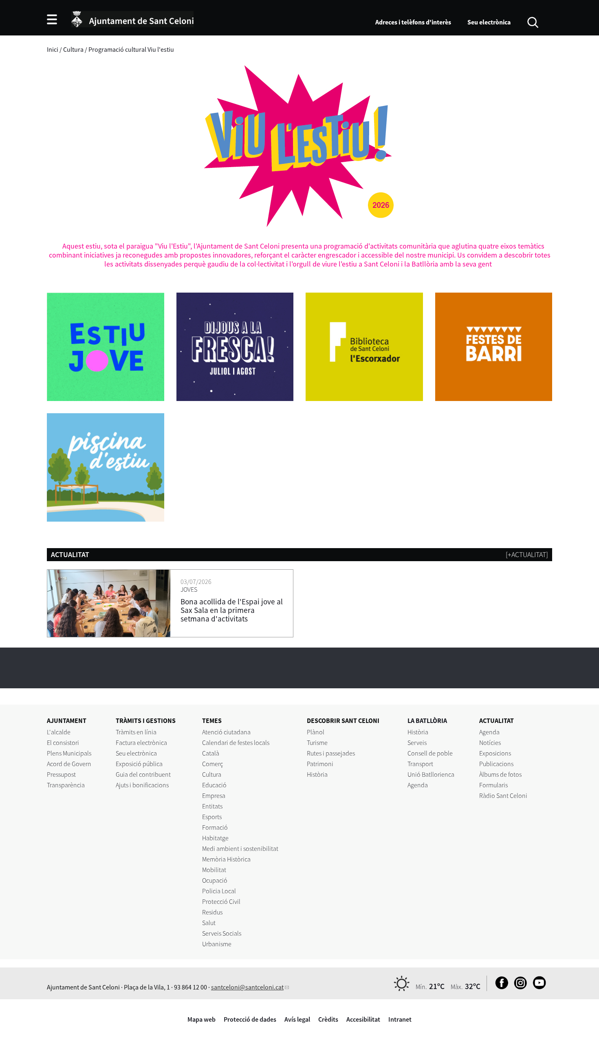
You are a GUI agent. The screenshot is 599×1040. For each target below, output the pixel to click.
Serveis (417, 742)
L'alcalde (58, 732)
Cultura (211, 774)
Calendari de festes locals (235, 742)
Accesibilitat (363, 1019)
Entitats (212, 806)
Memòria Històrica (226, 859)
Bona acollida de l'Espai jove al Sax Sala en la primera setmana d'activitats (232, 610)
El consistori (63, 742)
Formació (215, 827)
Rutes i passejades (331, 753)
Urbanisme (216, 944)
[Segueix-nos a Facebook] (500, 987)
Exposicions (495, 753)
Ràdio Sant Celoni (503, 795)
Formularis (493, 785)
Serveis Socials (221, 933)
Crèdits (328, 1019)
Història (317, 774)
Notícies (490, 742)
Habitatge (215, 838)
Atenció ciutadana (226, 732)
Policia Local (219, 891)
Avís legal (297, 1019)
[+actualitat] (527, 554)
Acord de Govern (69, 764)
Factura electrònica (141, 742)
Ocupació (214, 880)
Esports (212, 817)
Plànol (315, 732)
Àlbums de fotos (500, 774)
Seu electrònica (489, 22)
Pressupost (61, 774)
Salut (209, 923)
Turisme (317, 742)
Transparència (66, 785)
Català (210, 753)
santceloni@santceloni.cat (247, 987)
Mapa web (201, 1019)
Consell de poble (430, 753)
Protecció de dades (250, 1019)
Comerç (212, 764)
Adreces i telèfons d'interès (413, 22)
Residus (212, 912)
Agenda (417, 785)
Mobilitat (214, 870)
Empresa (213, 795)
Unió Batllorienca (430, 774)
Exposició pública (139, 764)
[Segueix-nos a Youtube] (537, 987)
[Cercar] (533, 22)
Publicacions (496, 764)
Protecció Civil (221, 901)
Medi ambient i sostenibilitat (240, 848)
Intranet (400, 1019)
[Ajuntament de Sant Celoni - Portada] (132, 18)
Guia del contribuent (143, 774)
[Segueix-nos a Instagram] (518, 987)
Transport (420, 764)
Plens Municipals (69, 753)
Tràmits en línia (136, 732)
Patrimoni (320, 764)
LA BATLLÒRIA (427, 720)
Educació (214, 785)
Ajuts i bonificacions (142, 785)
